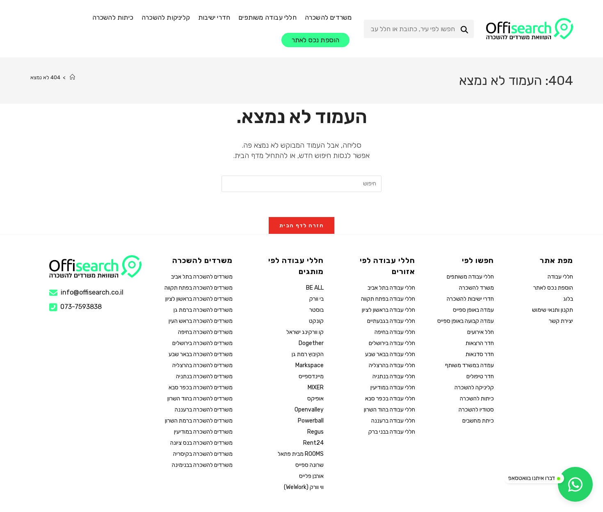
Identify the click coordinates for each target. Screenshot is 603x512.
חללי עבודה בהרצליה (392, 365)
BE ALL (315, 287)
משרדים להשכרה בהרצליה (202, 365)
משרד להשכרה (476, 287)
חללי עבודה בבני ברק (391, 431)
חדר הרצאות (480, 343)
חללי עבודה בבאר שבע (390, 354)
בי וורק (316, 298)
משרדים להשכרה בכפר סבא (201, 387)
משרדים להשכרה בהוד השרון (200, 398)
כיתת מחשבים (478, 420)
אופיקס (315, 398)
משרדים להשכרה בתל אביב (202, 276)
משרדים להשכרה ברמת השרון (199, 420)
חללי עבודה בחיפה (395, 332)
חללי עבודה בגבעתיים (391, 321)
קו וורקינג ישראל (305, 332)
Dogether (311, 343)
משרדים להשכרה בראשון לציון (199, 298)
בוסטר (316, 309)
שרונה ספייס (309, 465)
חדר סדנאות (480, 354)
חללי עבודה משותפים (470, 276)
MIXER (316, 387)
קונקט (316, 321)
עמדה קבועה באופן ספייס (465, 321)
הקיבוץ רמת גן (308, 354)
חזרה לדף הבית (301, 225)
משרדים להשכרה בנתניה (204, 376)
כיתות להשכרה (477, 398)
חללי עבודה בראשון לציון (388, 309)
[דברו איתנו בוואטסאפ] (575, 484)
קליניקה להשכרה (474, 387)
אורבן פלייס (311, 476)
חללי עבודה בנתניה (393, 376)
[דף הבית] (72, 77)
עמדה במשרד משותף (469, 365)
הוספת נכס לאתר (553, 287)
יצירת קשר (561, 321)
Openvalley (309, 409)
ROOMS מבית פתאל (301, 453)
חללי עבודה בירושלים (392, 343)
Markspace (309, 365)
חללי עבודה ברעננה (393, 420)
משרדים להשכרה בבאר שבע (201, 354)
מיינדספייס (311, 376)
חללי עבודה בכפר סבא (390, 398)
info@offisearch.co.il (92, 292)
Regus (315, 431)
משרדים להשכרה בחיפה (205, 332)
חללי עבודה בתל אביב (391, 287)
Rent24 (313, 442)
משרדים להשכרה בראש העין (201, 321)
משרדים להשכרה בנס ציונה (201, 442)
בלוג (568, 298)
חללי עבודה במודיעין (392, 387)
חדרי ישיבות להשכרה (470, 298)
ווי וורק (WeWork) (304, 487)
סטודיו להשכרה (476, 409)
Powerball (311, 420)
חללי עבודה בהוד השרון (389, 409)
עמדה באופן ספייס (473, 309)
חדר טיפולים (480, 376)
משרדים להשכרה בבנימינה (202, 465)
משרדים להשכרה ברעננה (204, 409)
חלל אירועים (480, 332)
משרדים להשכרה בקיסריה (203, 453)
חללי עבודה (560, 276)
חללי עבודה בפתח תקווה (388, 298)
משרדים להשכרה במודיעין (203, 431)
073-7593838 (81, 307)
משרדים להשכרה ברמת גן (203, 309)
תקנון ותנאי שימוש (552, 309)
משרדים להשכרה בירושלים (202, 343)
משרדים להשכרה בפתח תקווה (198, 287)
